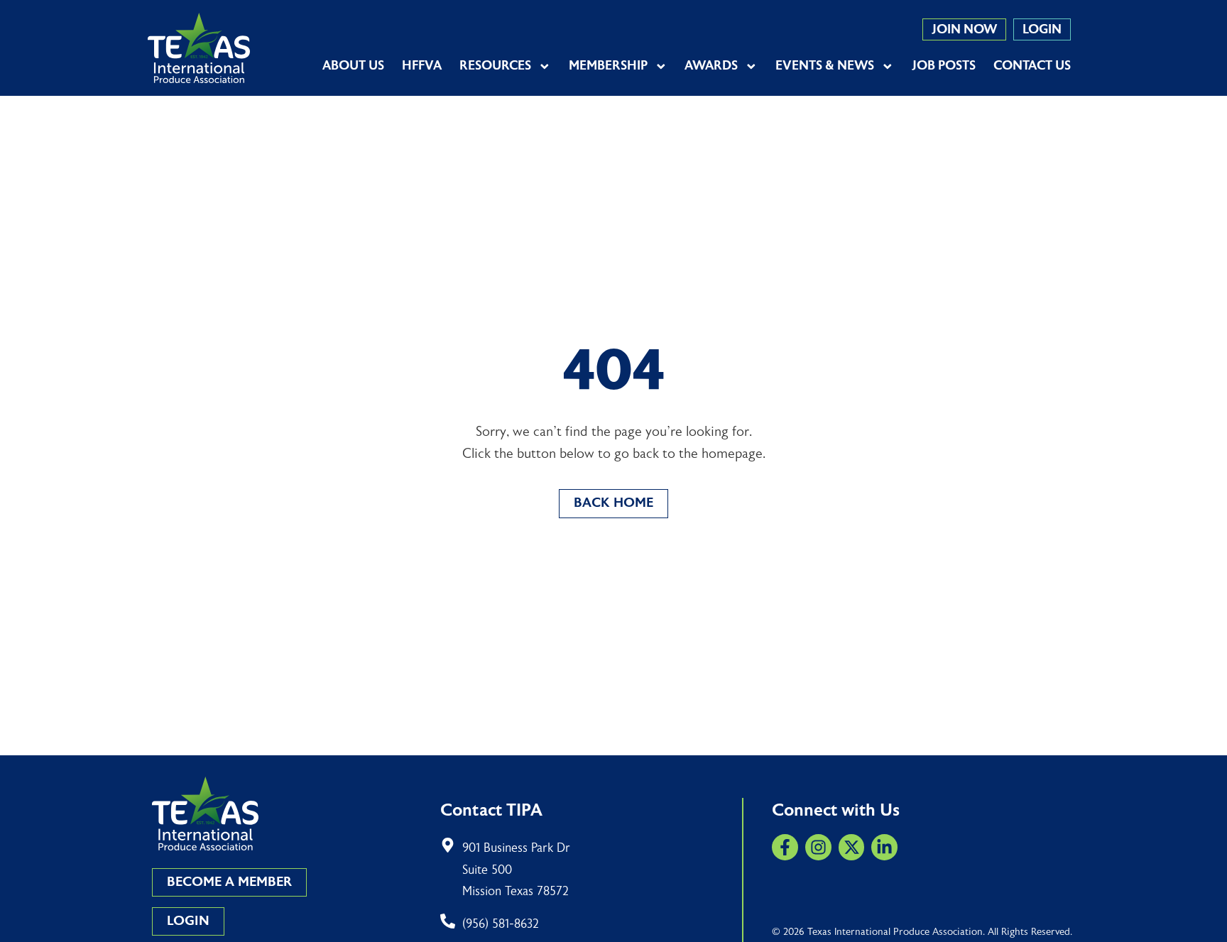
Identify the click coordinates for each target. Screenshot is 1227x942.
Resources (495, 65)
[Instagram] (818, 847)
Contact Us (1032, 65)
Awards (711, 65)
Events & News (824, 65)
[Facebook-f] (785, 847)
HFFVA (422, 65)
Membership (608, 65)
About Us (353, 65)
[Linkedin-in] (884, 847)
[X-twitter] (852, 847)
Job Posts (944, 65)
